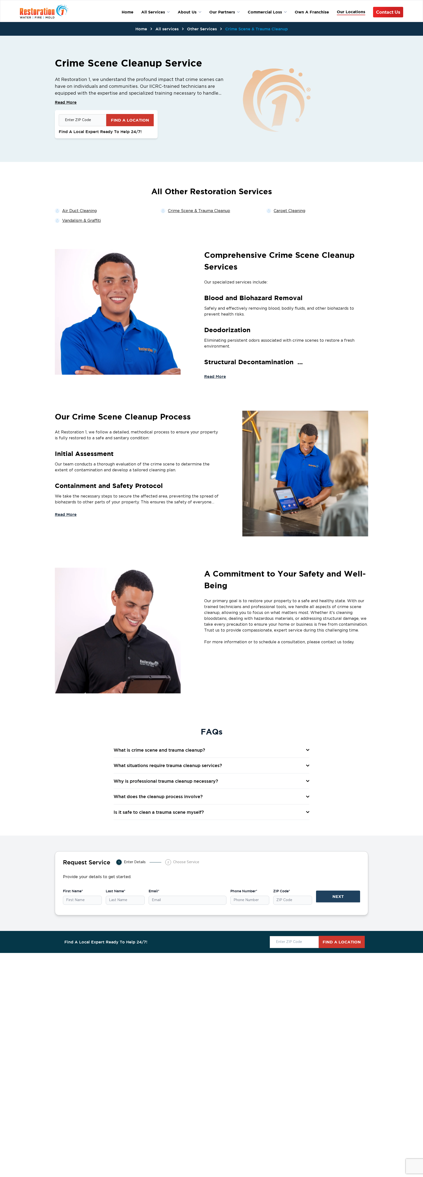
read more (66, 102)
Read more (215, 376)
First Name (73, 891)
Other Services (202, 29)
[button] (211, 750)
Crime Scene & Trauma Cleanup (256, 29)
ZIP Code (281, 891)
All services (167, 29)
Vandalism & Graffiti (81, 221)
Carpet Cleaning (289, 211)
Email (154, 891)
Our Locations (351, 12)
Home (141, 29)
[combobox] (82, 120)
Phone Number (243, 891)
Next (338, 896)
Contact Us (388, 12)
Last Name (115, 891)
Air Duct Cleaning (79, 211)
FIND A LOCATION (130, 120)
